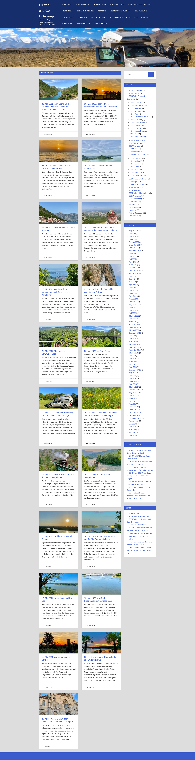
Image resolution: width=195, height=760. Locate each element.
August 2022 (133, 304)
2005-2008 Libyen (83, 23)
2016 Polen (135, 114)
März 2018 (133, 384)
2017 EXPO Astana (98, 17)
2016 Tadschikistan (138, 122)
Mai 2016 (132, 429)
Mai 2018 (132, 381)
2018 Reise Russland (137, 154)
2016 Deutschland (137, 102)
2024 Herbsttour (117, 4)
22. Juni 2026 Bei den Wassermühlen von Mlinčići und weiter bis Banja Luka (138, 495)
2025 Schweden (100, 4)
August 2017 (133, 393)
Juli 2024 (132, 276)
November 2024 (135, 270)
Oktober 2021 (134, 316)
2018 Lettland (136, 161)
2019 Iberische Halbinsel (120, 11)
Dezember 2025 (135, 245)
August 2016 (133, 421)
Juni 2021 (132, 319)
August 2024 (133, 273)
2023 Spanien (67, 11)
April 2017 (132, 401)
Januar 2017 (133, 410)
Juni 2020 (132, 339)
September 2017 (135, 390)
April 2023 (132, 296)
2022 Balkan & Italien (85, 11)
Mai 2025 (132, 259)
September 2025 (135, 251)
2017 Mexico (82, 17)
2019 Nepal (102, 11)
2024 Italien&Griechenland (138, 193)
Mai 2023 (132, 293)
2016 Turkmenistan (138, 125)
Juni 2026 (132, 236)
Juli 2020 (132, 336)
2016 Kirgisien (136, 108)
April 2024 (132, 285)
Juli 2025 (132, 253)
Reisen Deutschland (136, 213)
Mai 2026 (132, 239)
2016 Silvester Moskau (137, 140)
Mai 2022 (132, 313)
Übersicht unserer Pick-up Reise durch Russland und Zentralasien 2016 (139, 550)
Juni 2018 (132, 378)
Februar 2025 (134, 268)
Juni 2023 (132, 290)
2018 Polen (135, 167)
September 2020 (135, 333)
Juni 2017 (132, 395)
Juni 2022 (132, 310)
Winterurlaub (133, 216)
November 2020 (135, 327)
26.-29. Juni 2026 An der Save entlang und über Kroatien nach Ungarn (139, 476)
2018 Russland (141, 11)
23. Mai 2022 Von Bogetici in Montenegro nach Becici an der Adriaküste (56, 292)
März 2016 (133, 435)
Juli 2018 (132, 375)
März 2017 (133, 404)
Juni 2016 (132, 427)
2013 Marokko (67, 23)
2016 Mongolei (136, 111)
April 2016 (132, 432)
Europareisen (101, 23)
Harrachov (133, 210)
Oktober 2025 (134, 248)
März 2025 (133, 265)
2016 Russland (136, 120)
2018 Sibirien (135, 172)
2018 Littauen (136, 164)
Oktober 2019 (134, 353)
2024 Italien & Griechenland (139, 4)
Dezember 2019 (135, 347)
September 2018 (135, 370)
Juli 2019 (132, 356)
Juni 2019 (132, 358)
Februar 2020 (134, 344)
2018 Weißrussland (138, 175)
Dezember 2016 (135, 412)
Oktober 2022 (134, 302)
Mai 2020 (132, 341)
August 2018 (133, 373)
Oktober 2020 (134, 330)
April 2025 (132, 262)
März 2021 (133, 322)
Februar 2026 (134, 242)
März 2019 (133, 367)
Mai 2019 (132, 361)
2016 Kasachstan (137, 105)
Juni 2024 (132, 279)
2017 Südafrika (68, 17)
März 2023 (133, 299)
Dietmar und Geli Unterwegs (47, 10)
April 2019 (132, 364)
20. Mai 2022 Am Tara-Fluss (97, 351)
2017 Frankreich (116, 17)
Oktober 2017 (134, 387)
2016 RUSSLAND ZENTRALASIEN (138, 17)
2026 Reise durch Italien (138, 525)
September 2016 (135, 418)
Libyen (131, 539)
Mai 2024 (132, 282)
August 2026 (133, 231)
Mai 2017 (132, 398)
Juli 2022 (132, 307)
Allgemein (132, 204)
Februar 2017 (134, 407)
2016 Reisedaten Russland (140, 117)
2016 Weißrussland (138, 137)
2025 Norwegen (82, 4)
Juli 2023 (132, 287)
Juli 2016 (132, 424)
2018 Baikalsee (136, 158)
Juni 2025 (132, 256)
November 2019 (135, 350)
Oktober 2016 (134, 415)
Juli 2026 (132, 233)
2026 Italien (66, 4)
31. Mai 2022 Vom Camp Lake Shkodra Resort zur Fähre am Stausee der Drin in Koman (55, 107)
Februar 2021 (134, 324)
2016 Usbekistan (137, 128)
